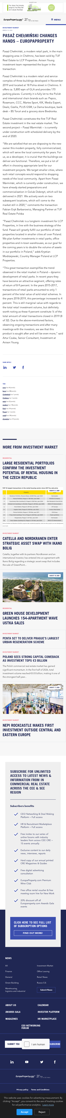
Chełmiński (6, 394)
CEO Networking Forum (30, 1026)
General (8, 977)
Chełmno (6, 398)
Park (4, 408)
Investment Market (11, 28)
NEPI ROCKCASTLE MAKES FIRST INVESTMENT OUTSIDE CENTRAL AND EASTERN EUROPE (32, 730)
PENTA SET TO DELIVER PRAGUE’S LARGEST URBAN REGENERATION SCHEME (31, 640)
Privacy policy (22, 1089)
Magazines (11, 1018)
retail (4, 415)
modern (5, 405)
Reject (42, 1112)
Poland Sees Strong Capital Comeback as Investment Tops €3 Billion (31, 658)
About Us (10, 1004)
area (4, 387)
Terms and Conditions (40, 1089)
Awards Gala (12, 1011)
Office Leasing (43, 971)
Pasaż (5, 412)
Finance (8, 971)
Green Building (12, 982)
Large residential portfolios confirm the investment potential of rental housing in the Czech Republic (30, 470)
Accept (24, 1112)
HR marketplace (46, 1018)
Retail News (42, 977)
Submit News (46, 990)
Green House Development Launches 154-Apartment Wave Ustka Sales (30, 618)
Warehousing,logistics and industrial (15, 989)
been (4, 391)
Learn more (48, 1104)
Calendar (42, 1004)
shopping (6, 419)
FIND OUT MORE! (33, 933)
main (4, 401)
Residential (7, 458)
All (6, 965)
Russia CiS (41, 982)
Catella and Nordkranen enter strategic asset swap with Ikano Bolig (32, 543)
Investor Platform (48, 1011)
